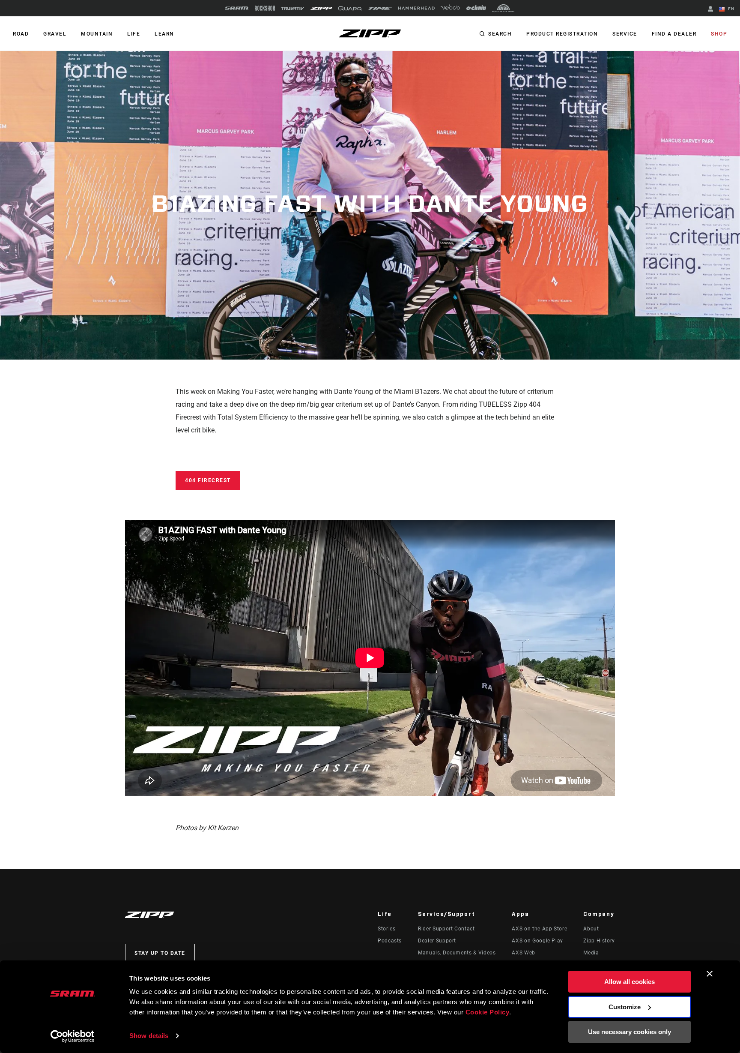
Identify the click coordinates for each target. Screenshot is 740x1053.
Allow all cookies (629, 981)
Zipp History (599, 941)
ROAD (21, 34)
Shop (719, 34)
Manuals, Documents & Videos (456, 953)
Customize (625, 1007)
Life (133, 34)
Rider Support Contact (446, 929)
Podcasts (390, 941)
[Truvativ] (292, 8)
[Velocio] (450, 8)
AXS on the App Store (539, 929)
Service (624, 34)
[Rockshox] (265, 8)
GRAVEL (54, 34)
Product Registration (562, 34)
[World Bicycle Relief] (503, 8)
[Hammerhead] (416, 8)
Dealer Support (437, 941)
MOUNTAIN (97, 34)
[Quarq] (350, 8)
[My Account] (710, 9)
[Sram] (237, 8)
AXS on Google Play (537, 941)
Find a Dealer (674, 34)
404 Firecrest (208, 480)
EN (730, 8)
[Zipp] (321, 8)
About (591, 929)
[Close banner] (710, 974)
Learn (164, 34)
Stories (386, 929)
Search (500, 34)
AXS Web (523, 953)
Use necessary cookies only (629, 1031)
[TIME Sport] (380, 8)
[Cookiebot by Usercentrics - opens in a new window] (72, 1036)
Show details (148, 1035)
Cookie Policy (487, 1012)
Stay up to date (159, 953)
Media (591, 953)
